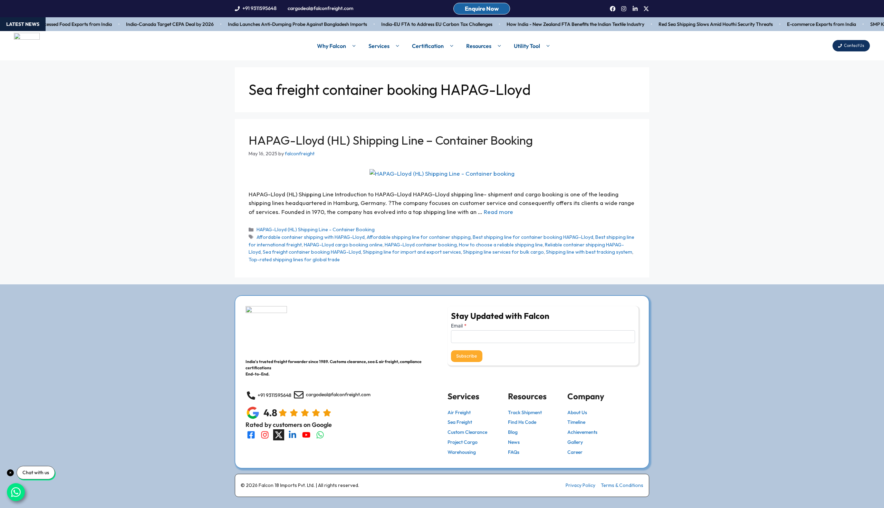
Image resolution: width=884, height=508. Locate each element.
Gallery (575, 442)
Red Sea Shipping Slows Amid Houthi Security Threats (709, 24)
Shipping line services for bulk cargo (503, 252)
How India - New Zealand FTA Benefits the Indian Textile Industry (568, 24)
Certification (428, 45)
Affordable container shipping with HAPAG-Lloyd (311, 237)
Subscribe (466, 356)
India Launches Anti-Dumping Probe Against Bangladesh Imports (290, 24)
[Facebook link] (613, 9)
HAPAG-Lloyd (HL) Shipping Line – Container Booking (391, 140)
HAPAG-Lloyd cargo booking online (343, 245)
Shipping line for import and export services (412, 252)
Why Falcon (331, 45)
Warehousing (462, 452)
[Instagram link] (624, 9)
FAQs (513, 452)
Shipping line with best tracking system (589, 252)
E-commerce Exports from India (814, 24)
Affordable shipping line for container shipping (419, 237)
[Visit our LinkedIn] (292, 434)
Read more (498, 211)
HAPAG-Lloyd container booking (421, 245)
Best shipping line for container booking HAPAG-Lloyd (533, 237)
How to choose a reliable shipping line (501, 245)
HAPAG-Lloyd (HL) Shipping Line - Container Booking (316, 229)
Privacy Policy (580, 485)
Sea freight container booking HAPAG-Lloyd (312, 252)
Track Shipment (525, 412)
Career (575, 452)
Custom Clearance (467, 432)
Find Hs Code (522, 422)
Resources (478, 45)
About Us (577, 412)
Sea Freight (460, 422)
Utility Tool (527, 45)
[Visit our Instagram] (264, 434)
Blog (513, 432)
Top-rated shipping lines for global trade (294, 259)
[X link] (646, 9)
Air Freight (459, 412)
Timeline (576, 422)
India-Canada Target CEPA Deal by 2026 (163, 24)
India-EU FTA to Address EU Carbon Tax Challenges (430, 24)
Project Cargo (463, 442)
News (514, 442)
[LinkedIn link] (635, 9)
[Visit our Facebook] (251, 434)
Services (379, 45)
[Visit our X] (278, 434)
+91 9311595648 (259, 8)
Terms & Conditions (622, 485)
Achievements (582, 432)
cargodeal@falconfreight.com (320, 8)
